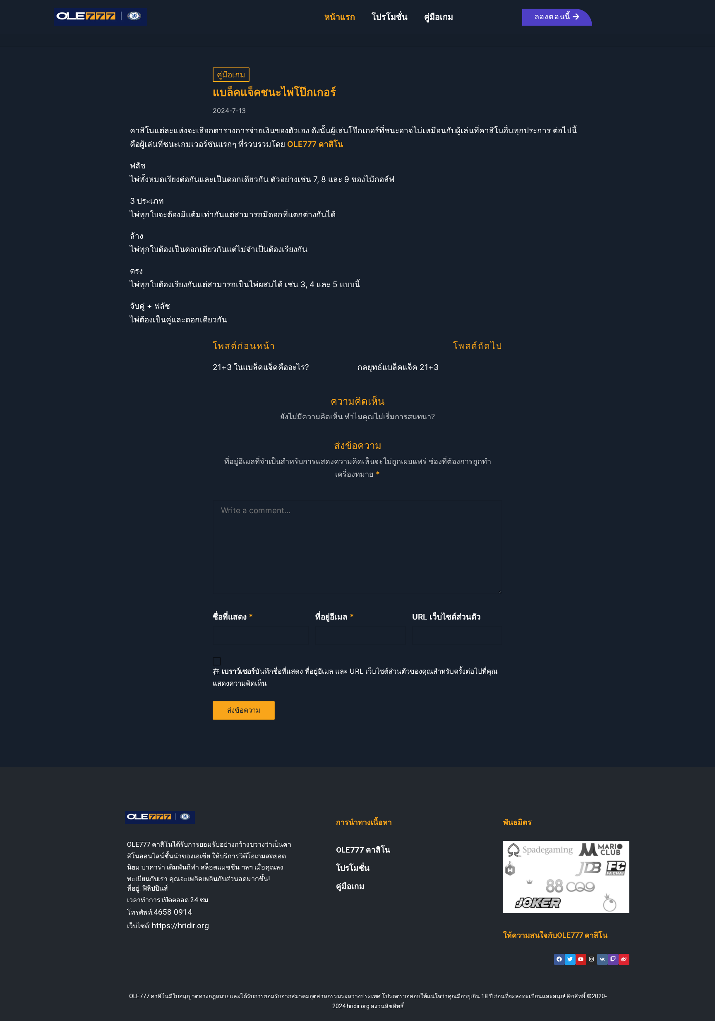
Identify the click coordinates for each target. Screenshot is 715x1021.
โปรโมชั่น (390, 17)
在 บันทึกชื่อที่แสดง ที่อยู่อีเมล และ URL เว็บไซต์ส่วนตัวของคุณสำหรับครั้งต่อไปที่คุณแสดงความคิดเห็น (355, 677)
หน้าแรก (339, 17)
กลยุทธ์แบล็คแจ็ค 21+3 (398, 367)
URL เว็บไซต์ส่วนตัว (446, 617)
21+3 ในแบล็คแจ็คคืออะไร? (261, 367)
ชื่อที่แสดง (233, 617)
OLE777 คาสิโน (363, 850)
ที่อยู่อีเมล (334, 617)
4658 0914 (173, 912)
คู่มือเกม (438, 17)
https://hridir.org (180, 925)
